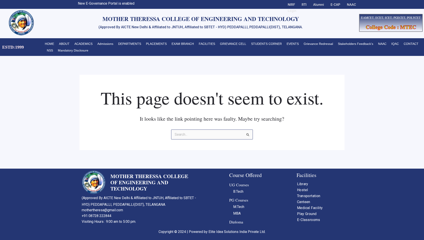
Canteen (303, 202)
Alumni (318, 5)
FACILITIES (207, 44)
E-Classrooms (308, 220)
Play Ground (306, 214)
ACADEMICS (83, 44)
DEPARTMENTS (129, 44)
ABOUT (64, 44)
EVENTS (293, 44)
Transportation (308, 196)
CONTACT (411, 44)
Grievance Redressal (318, 44)
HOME (49, 44)
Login (292, 11)
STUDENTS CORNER (266, 44)
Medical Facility (310, 208)
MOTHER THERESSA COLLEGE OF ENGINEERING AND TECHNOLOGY (149, 182)
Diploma (236, 222)
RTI (304, 5)
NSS (50, 50)
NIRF (291, 5)
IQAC (395, 44)
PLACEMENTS (156, 44)
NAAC (351, 5)
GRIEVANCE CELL (233, 44)
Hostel (302, 190)
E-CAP (335, 5)
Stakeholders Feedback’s (355, 44)
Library (302, 184)
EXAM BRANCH (183, 44)
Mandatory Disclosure (73, 50)
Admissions (105, 44)
